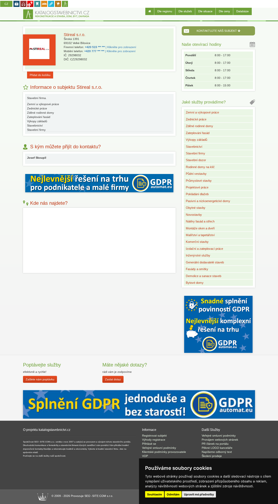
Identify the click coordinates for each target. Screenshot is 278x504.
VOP (145, 456)
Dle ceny (224, 11)
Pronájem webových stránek (220, 439)
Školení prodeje (212, 456)
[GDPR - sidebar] (218, 324)
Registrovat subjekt (154, 435)
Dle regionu (164, 11)
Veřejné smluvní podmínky (159, 447)
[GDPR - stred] (99, 182)
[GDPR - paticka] (139, 404)
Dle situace (205, 11)
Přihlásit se (149, 443)
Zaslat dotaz (113, 379)
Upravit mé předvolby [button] (199, 494)
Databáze (242, 11)
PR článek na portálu (215, 443)
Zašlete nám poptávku (40, 379)
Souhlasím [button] (154, 494)
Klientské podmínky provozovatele (164, 451)
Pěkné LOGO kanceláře (217, 447)
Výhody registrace (153, 439)
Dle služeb (185, 11)
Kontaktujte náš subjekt (217, 30)
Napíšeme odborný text (217, 451)
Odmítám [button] (173, 494)
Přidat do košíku (40, 75)
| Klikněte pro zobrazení (110, 47)
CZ (6, 4)
